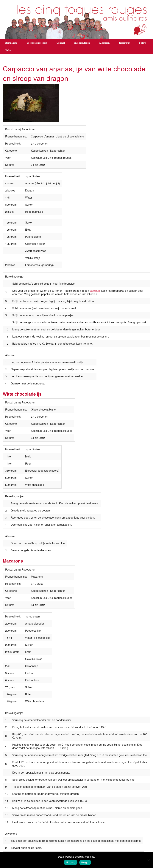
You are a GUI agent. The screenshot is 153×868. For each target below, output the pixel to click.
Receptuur (124, 42)
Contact (61, 42)
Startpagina (11, 42)
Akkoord (70, 862)
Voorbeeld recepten (37, 42)
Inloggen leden (82, 42)
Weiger (85, 862)
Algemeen (104, 42)
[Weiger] (148, 860)
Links (8, 50)
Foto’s (142, 42)
